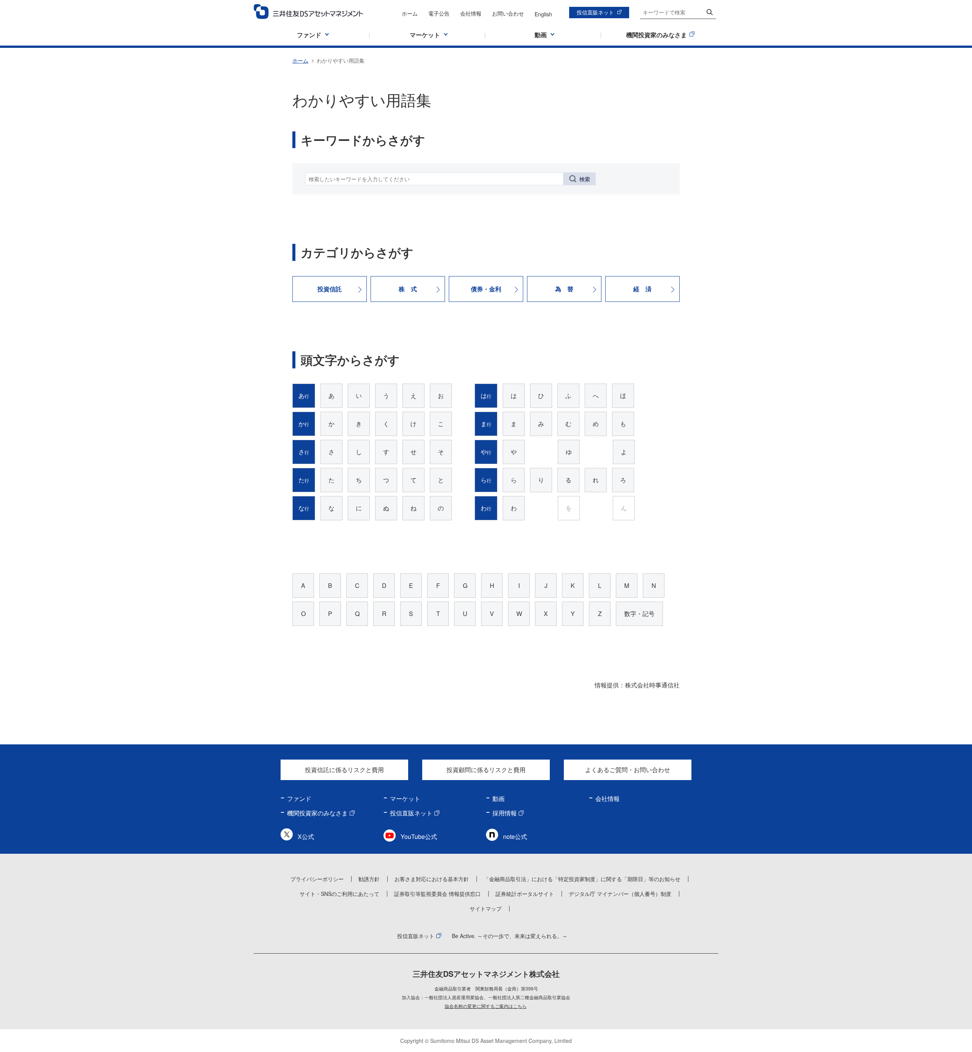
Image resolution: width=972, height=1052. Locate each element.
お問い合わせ (508, 13)
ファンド (299, 798)
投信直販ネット (595, 12)
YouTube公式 (419, 836)
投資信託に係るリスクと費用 (344, 769)
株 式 (408, 288)
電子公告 (439, 13)
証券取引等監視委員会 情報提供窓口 (437, 893)
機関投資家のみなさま (317, 813)
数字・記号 (639, 613)
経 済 (642, 288)
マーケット (405, 798)
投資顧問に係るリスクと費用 (486, 769)
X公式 (306, 836)
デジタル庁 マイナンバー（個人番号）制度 (620, 893)
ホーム (410, 13)
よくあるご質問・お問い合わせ (627, 769)
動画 (498, 798)
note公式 (515, 836)
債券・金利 (486, 288)
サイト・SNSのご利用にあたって (339, 893)
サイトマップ (486, 908)
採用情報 (504, 813)
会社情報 (470, 13)
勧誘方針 (369, 879)
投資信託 (329, 288)
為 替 (564, 288)
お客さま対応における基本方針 (431, 879)
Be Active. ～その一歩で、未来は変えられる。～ (510, 936)
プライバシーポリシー (317, 879)
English (543, 14)
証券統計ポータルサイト (524, 893)
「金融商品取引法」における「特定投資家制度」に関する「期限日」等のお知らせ (582, 879)
